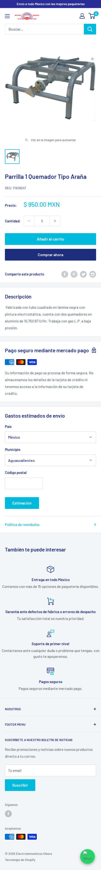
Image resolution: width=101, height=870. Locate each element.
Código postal (16, 472)
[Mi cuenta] (82, 16)
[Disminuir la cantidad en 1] (29, 221)
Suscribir (20, 785)
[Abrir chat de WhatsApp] (87, 856)
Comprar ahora (50, 254)
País (8, 426)
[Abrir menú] (7, 16)
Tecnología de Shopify (20, 860)
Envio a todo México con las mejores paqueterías (51, 4)
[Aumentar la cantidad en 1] (55, 221)
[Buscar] (90, 29)
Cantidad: (13, 221)
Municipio (12, 449)
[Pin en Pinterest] (74, 274)
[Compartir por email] (92, 274)
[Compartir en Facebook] (64, 274)
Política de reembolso (22, 524)
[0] (92, 16)
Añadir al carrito (50, 239)
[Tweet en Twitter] (83, 274)
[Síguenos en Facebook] (8, 813)
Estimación (22, 503)
